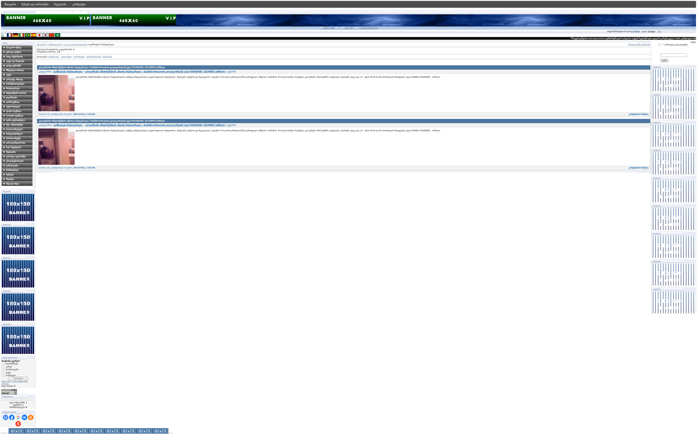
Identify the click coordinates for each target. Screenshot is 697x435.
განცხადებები (55, 44)
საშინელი (11, 375)
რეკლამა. (60, 4)
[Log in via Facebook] (12, 417)
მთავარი (10, 4)
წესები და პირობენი (35, 4)
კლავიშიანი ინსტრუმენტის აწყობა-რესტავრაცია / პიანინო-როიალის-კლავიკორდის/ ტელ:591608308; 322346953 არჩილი (102, 67)
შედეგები (6, 381)
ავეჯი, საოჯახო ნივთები (75, 44)
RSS (659, 31)
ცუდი (8, 372)
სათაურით (66, 57)
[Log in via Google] (18, 417)
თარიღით (53, 57)
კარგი (9, 366)
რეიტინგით (78, 57)
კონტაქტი (78, 4)
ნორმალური (12, 369)
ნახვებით (107, 57)
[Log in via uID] (5, 417)
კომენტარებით (93, 57)
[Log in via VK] (24, 417)
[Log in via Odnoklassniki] (30, 417)
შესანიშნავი (12, 364)
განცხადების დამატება (639, 44)
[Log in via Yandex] (18, 423)
